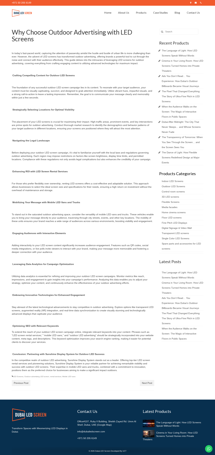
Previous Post (21, 383)
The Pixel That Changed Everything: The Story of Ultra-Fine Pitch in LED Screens (181, 96)
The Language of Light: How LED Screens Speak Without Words (178, 424)
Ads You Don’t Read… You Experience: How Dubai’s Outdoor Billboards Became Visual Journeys (180, 81)
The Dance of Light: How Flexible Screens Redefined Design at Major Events (181, 157)
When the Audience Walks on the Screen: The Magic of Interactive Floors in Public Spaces (179, 111)
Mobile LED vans (68, 376)
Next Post (147, 383)
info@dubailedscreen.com (91, 431)
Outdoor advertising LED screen (36, 376)
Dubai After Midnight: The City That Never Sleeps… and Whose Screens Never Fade (181, 127)
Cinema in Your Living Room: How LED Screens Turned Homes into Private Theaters (182, 65)
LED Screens (18, 376)
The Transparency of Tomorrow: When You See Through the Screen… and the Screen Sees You (182, 142)
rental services (55, 376)
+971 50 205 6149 (87, 438)
